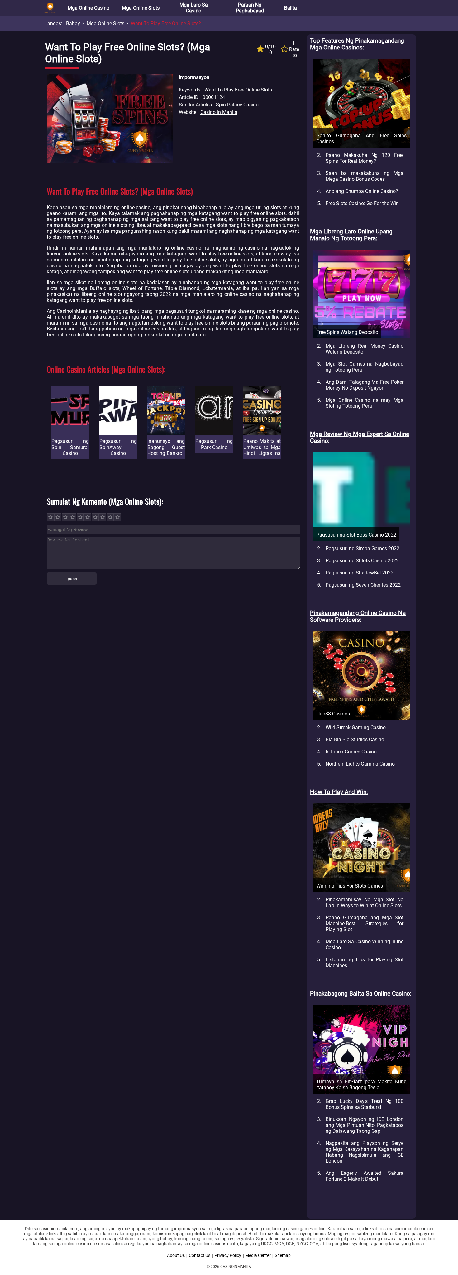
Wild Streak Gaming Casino (356, 727)
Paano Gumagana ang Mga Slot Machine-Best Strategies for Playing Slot (364, 923)
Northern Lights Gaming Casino (360, 764)
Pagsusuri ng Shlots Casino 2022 (362, 561)
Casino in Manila (218, 112)
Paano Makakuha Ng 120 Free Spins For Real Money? (364, 158)
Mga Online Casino (88, 8)
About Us (176, 1255)
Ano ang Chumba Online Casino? (362, 191)
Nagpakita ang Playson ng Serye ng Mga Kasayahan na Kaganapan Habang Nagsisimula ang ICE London (364, 1152)
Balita (290, 8)
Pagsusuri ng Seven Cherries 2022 (363, 585)
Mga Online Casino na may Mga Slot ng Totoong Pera (364, 403)
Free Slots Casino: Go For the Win (362, 203)
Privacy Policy (227, 1255)
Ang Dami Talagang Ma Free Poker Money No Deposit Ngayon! (364, 385)
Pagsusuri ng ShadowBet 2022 (360, 573)
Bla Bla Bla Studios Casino (355, 740)
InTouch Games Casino (351, 752)
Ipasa (71, 578)
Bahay (73, 23)
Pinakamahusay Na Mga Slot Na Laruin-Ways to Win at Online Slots (364, 902)
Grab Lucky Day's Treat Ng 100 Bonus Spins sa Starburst (364, 1104)
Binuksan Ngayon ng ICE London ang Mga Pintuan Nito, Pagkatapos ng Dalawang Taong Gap (364, 1125)
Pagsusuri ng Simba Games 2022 (362, 548)
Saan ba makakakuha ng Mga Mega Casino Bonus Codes (364, 176)
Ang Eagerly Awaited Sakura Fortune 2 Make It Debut (364, 1176)
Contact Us (199, 1255)
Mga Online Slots (141, 8)
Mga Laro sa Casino (193, 8)
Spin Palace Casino (237, 105)
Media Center (258, 1255)
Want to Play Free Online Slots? (166, 23)
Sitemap (283, 1255)
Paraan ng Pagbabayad (250, 8)
